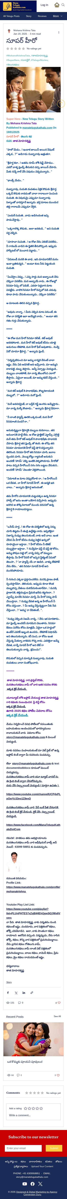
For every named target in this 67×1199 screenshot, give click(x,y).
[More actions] (59, 32)
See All (57, 1016)
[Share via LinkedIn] (23, 992)
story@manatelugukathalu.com (32, 1177)
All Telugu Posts (11, 16)
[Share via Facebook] (7, 992)
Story (28, 16)
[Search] (63, 5)
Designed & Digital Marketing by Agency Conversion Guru (36, 1193)
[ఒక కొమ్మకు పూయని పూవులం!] (33, 1039)
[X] (40, 1183)
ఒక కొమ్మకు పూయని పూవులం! (24, 1062)
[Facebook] (32, 1183)
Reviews (42, 16)
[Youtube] (24, 1183)
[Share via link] (31, 992)
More (56, 16)
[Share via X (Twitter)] (15, 992)
